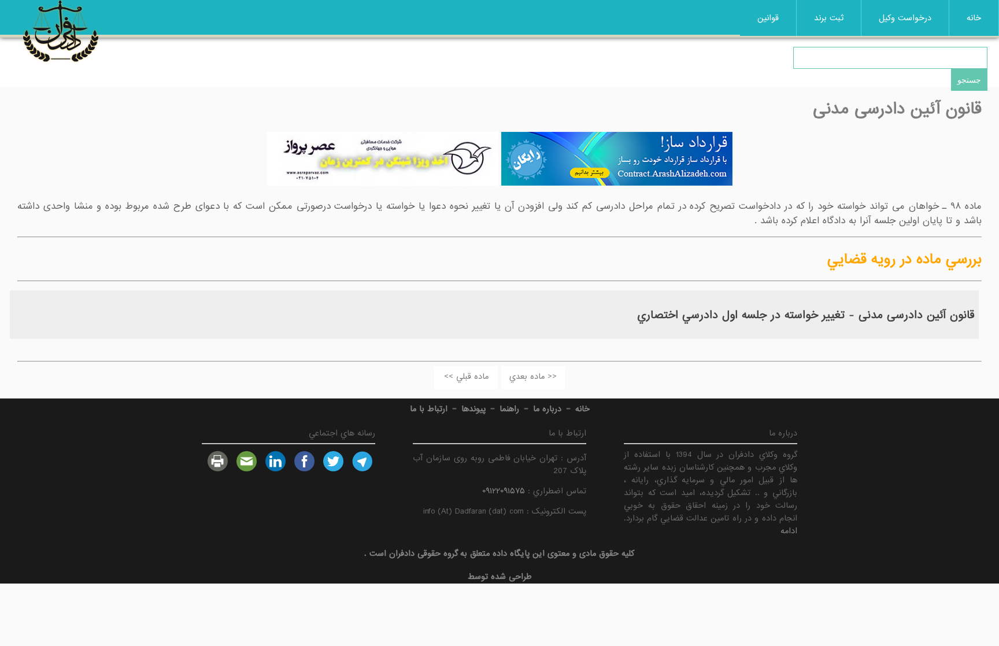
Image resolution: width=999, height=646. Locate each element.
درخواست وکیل (905, 18)
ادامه (788, 531)
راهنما (509, 409)
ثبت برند (828, 18)
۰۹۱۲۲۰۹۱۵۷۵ (503, 491)
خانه (974, 18)
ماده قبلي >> (466, 376)
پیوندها (473, 409)
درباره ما (547, 409)
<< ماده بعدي (533, 376)
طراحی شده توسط (500, 576)
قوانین (768, 18)
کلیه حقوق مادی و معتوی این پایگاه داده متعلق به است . (499, 553)
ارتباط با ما (428, 409)
